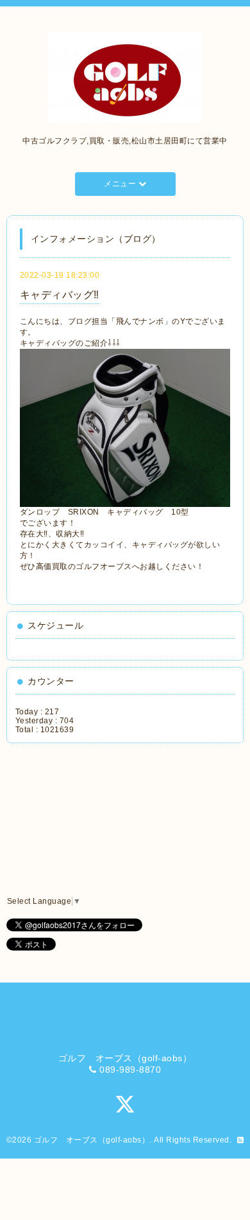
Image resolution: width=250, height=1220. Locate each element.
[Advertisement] (74, 820)
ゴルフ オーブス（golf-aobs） (92, 1140)
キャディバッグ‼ (59, 294)
